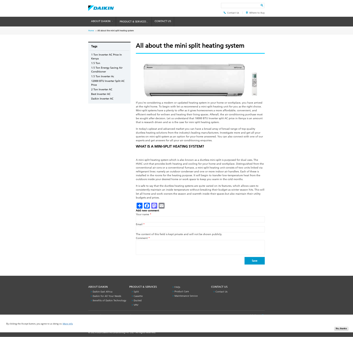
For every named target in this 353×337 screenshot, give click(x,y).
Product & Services (133, 21)
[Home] (101, 7)
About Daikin (101, 21)
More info (68, 324)
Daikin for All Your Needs (107, 296)
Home (91, 30)
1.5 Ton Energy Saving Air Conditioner (106, 69)
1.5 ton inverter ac (102, 76)
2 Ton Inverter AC (101, 89)
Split (136, 291)
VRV (136, 305)
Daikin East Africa (102, 291)
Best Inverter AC (100, 94)
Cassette (138, 296)
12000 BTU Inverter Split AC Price (108, 82)
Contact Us (233, 12)
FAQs (177, 287)
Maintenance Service (186, 296)
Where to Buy (257, 12)
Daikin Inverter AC (102, 98)
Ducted (138, 300)
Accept (328, 330)
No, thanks (341, 328)
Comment (143, 238)
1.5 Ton (95, 63)
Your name (143, 214)
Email (140, 224)
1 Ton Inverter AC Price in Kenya (106, 56)
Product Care (181, 291)
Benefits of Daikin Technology (109, 300)
